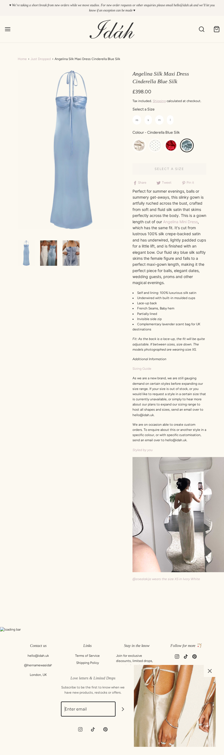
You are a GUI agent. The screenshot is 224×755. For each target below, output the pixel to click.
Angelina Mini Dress (180, 221)
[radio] (136, 120)
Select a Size (143, 109)
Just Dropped (41, 59)
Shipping (159, 101)
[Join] (123, 709)
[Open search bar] (201, 29)
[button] (26, 253)
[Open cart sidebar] (216, 29)
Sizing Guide (141, 369)
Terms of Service (87, 656)
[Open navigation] (7, 29)
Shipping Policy (87, 663)
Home (22, 59)
